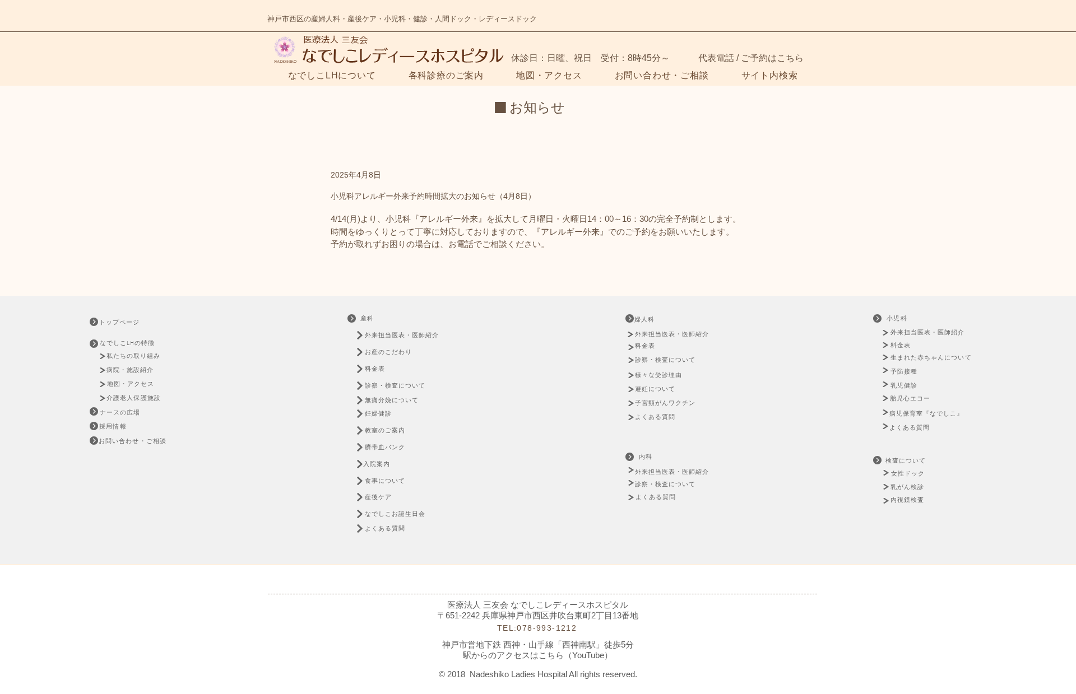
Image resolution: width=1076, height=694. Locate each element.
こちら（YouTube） (576, 655)
